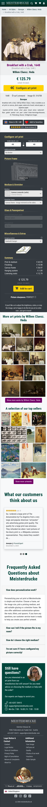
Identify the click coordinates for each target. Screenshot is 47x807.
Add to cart (25, 288)
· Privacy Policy (9, 753)
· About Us (7, 762)
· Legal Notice (8, 747)
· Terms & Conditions (11, 750)
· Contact (7, 744)
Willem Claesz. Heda (34, 9)
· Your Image (29, 744)
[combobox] (24, 152)
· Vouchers (29, 756)
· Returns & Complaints (11, 759)
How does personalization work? (21, 590)
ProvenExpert (18, 543)
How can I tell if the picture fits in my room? (23, 629)
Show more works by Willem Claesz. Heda (23, 400)
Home (4, 9)
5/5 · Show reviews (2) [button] (28, 127)
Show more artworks (23, 481)
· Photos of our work (32, 753)
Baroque (21, 9)
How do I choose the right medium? (22, 640)
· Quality (28, 750)
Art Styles (12, 9)
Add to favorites (35, 122)
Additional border (10, 149)
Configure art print (25, 88)
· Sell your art (29, 747)
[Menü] (3, 3)
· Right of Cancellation (11, 756)
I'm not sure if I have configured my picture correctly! (22, 650)
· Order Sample (30, 759)
